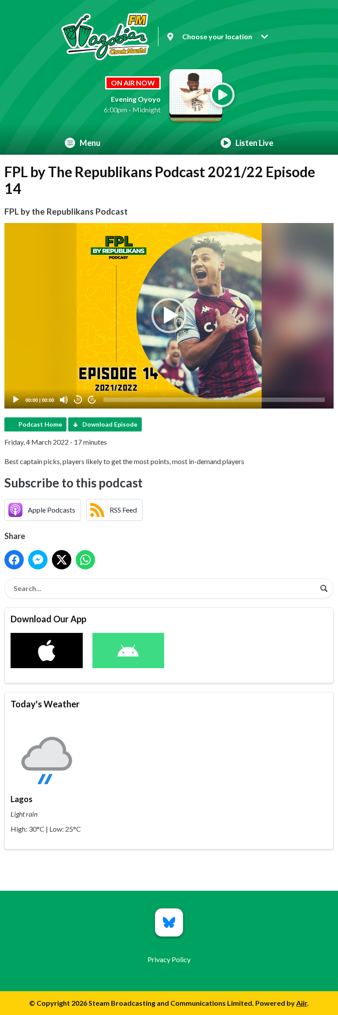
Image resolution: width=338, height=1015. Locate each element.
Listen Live (254, 143)
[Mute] (63, 399)
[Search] (324, 588)
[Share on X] (61, 559)
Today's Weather (45, 704)
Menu (90, 143)
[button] (169, 315)
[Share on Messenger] (38, 559)
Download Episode (109, 424)
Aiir (301, 1003)
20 (78, 400)
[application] (169, 316)
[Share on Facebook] (14, 559)
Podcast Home (40, 424)
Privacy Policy (169, 959)
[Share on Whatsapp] (85, 559)
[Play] (15, 399)
